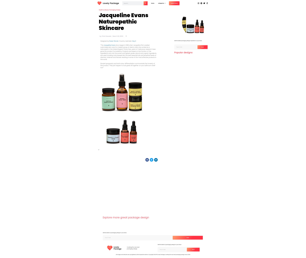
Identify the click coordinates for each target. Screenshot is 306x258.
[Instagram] (198, 3)
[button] (147, 160)
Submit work (174, 3)
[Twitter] (204, 3)
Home (152, 3)
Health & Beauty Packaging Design (109, 10)
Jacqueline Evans (109, 45)
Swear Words (113, 41)
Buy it (134, 41)
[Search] (146, 3)
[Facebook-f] (207, 3)
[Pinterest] (201, 3)
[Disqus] (127, 186)
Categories (161, 3)
